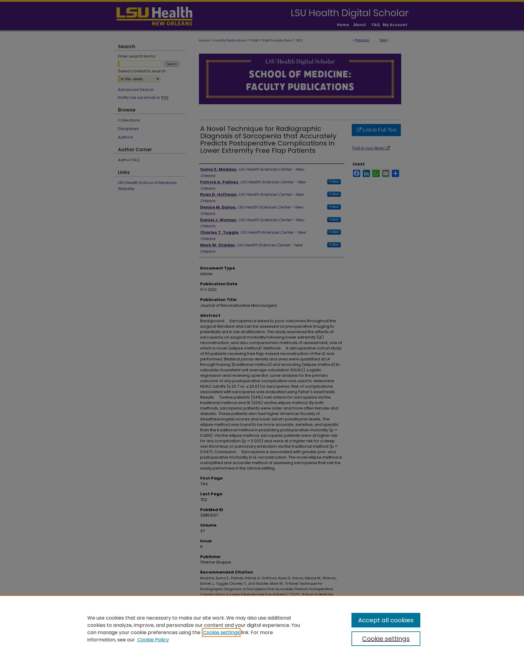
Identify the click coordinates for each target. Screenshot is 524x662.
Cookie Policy (153, 639)
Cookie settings (221, 632)
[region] (262, 628)
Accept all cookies (386, 620)
